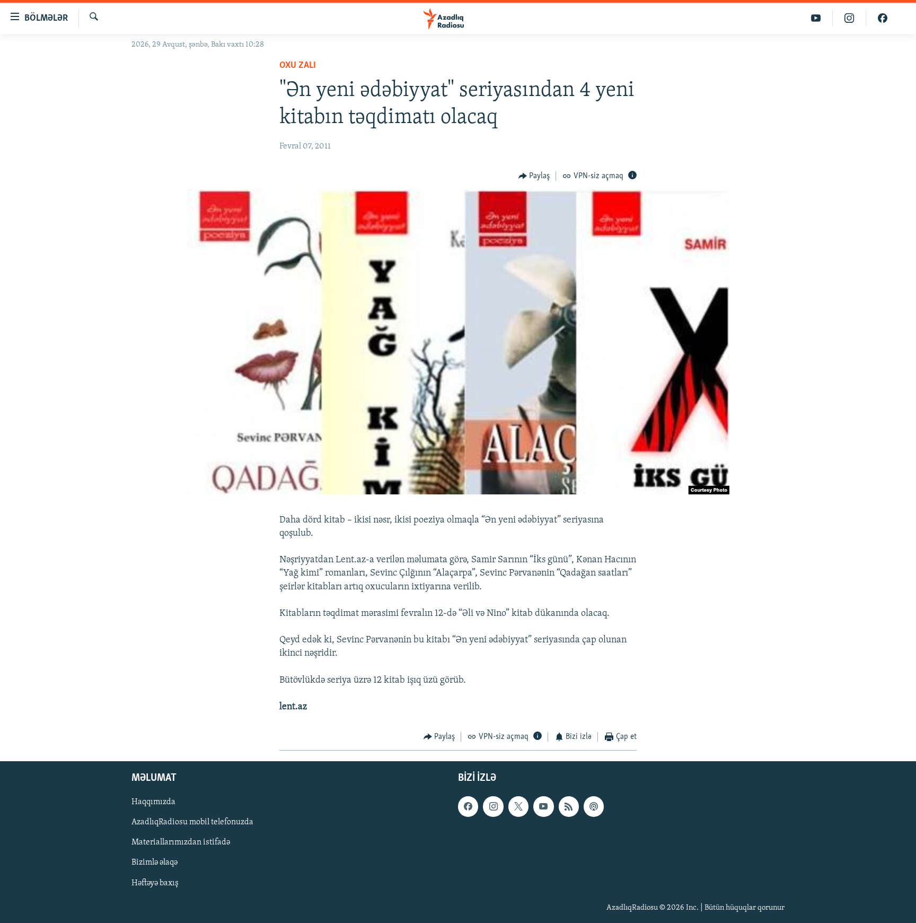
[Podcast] (594, 806)
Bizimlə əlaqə (154, 862)
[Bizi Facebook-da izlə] (882, 18)
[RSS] (569, 806)
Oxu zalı (297, 66)
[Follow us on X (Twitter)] (518, 806)
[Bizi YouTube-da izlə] (816, 18)
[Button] (534, 176)
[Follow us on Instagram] (493, 806)
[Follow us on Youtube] (543, 806)
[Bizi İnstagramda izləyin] (849, 18)
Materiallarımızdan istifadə (180, 842)
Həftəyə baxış (155, 882)
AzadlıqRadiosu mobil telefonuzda (192, 822)
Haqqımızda (153, 802)
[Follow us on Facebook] (468, 806)
